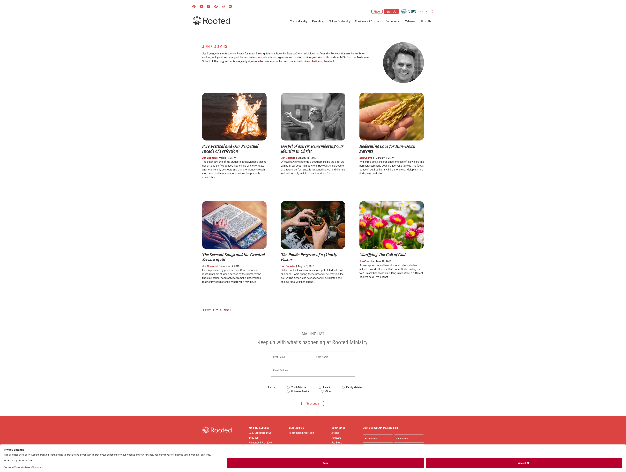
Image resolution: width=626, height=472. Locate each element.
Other (328, 391)
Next (227, 310)
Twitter (316, 61)
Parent (326, 387)
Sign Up (391, 11)
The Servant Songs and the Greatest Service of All (233, 257)
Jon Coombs (209, 157)
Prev (208, 310)
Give (377, 11)
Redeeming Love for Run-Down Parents (387, 148)
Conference (393, 21)
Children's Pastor (300, 391)
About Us (425, 21)
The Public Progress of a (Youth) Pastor (309, 257)
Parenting (318, 21)
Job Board (336, 442)
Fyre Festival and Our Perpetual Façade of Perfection (230, 148)
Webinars (410, 21)
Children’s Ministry (339, 21)
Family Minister (354, 387)
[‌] (208, 6)
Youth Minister (299, 387)
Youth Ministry (298, 21)
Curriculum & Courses (368, 21)
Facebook (329, 61)
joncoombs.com (260, 61)
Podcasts (336, 437)
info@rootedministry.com (301, 432)
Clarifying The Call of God (382, 254)
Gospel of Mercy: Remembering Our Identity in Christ (312, 148)
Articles (335, 432)
